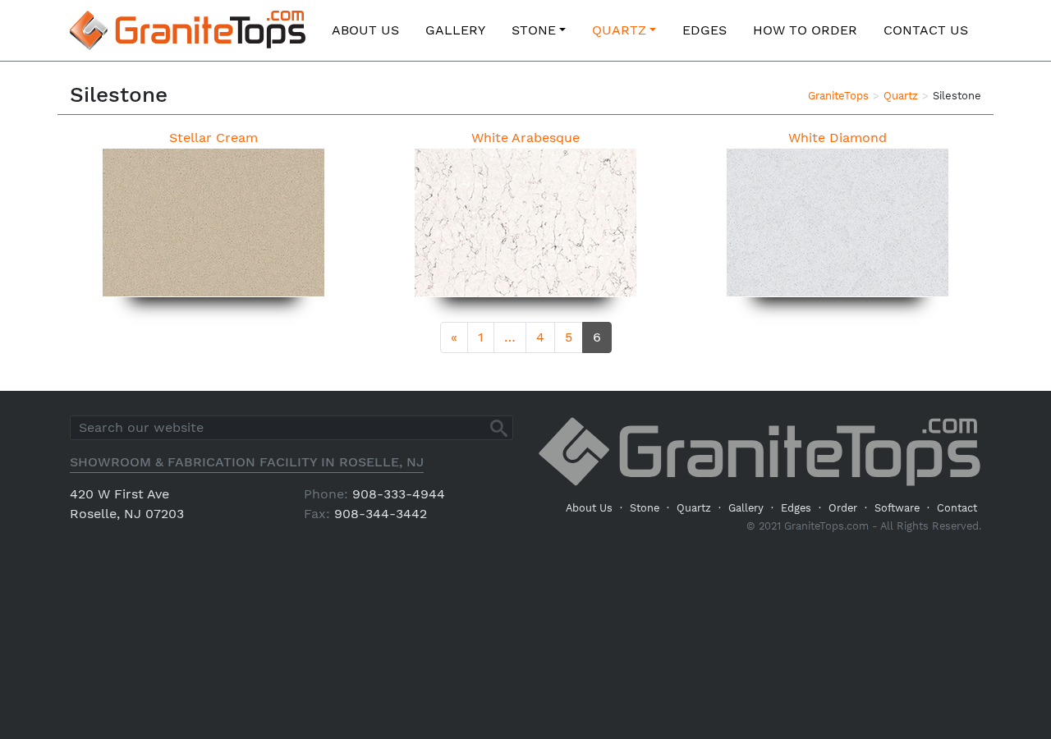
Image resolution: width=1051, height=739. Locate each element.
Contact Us (925, 30)
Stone (534, 30)
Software (897, 508)
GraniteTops (838, 96)
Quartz (619, 30)
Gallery (455, 30)
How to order (805, 30)
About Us (365, 30)
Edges (704, 30)
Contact (957, 508)
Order (842, 508)
